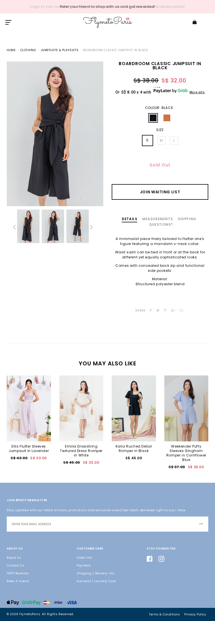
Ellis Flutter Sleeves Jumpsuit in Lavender (29, 448)
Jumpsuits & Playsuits (60, 50)
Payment (84, 565)
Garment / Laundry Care (96, 581)
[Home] (107, 22)
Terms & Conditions (164, 614)
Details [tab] (129, 218)
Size (159, 130)
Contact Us (15, 565)
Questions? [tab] (161, 224)
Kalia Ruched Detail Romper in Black (134, 448)
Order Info (84, 558)
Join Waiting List (160, 192)
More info (197, 92)
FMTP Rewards (18, 573)
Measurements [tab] (157, 218)
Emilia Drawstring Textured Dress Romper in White (81, 451)
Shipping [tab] (187, 218)
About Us (14, 558)
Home (11, 50)
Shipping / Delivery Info (95, 573)
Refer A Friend (18, 581)
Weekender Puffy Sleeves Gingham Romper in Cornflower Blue (186, 453)
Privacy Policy (195, 614)
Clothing (28, 50)
